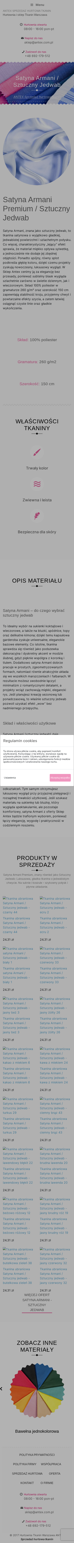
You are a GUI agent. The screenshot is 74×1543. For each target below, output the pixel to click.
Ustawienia (10, 777)
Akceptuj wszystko (60, 777)
